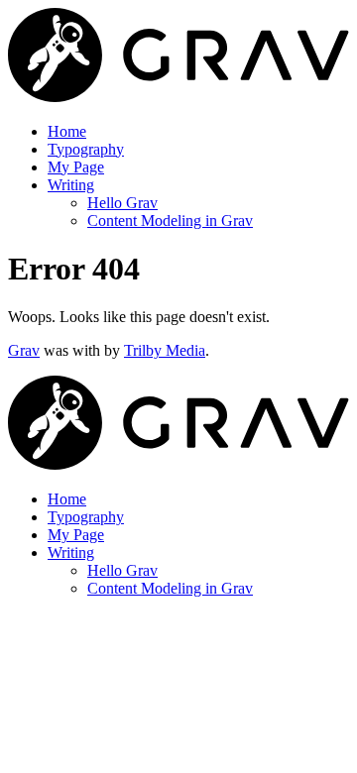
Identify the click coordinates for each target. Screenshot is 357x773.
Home (67, 131)
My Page (76, 167)
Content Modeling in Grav (170, 220)
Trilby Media (164, 350)
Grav (24, 350)
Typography (86, 149)
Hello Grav (122, 202)
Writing (71, 184)
